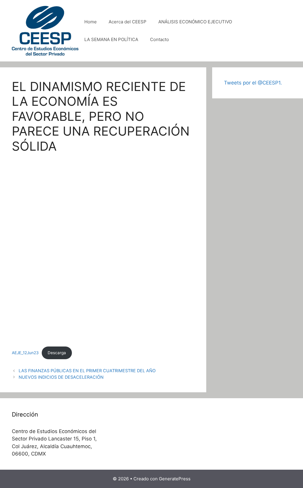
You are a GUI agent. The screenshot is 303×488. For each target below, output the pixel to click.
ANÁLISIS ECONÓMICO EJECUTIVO (195, 22)
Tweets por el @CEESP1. (253, 83)
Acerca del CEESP (127, 22)
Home (90, 22)
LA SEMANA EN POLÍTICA (111, 39)
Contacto (159, 39)
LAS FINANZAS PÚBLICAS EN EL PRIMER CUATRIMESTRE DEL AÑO (87, 370)
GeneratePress (175, 479)
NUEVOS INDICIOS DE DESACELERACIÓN (61, 377)
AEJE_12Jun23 (25, 352)
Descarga (57, 352)
